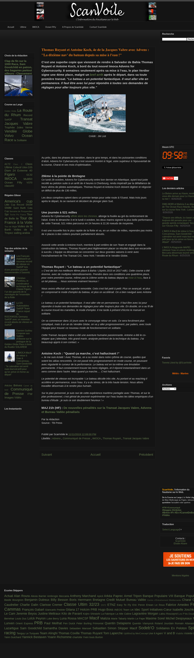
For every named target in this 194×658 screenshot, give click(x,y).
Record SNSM (24, 204)
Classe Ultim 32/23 (82, 604)
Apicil (100, 596)
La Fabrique (108, 613)
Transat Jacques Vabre (136, 438)
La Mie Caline (123, 613)
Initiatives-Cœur (161, 609)
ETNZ (112, 604)
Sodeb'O (147, 628)
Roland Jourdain (165, 623)
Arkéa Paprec (114, 596)
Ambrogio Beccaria (58, 596)
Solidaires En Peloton (172, 628)
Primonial (99, 623)
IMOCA (96, 438)
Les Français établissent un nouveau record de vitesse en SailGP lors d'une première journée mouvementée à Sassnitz (18, 264)
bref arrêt (96, 74)
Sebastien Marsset (80, 628)
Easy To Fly (125, 604)
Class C (19, 164)
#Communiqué (173, 508)
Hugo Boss (106, 609)
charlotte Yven (80, 637)
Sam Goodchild (31, 628)
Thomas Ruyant (112, 438)
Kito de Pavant (72, 613)
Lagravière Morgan (145, 613)
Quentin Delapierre (118, 623)
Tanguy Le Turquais (28, 633)
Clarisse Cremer (52, 604)
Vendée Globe (18, 131)
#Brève (166, 512)
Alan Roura (22, 596)
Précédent (146, 454)
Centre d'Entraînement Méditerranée (164, 600)
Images (9, 397)
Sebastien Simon (105, 628)
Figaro (15, 174)
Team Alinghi (49, 633)
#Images (166, 510)
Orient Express (25, 623)
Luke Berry (53, 618)
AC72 (9, 164)
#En (177, 512)
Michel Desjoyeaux (179, 618)
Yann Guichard (13, 637)
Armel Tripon (133, 596)
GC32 (29, 175)
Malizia (105, 618)
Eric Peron (139, 604)
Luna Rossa (68, 618)
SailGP (12, 119)
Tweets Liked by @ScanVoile (177, 362)
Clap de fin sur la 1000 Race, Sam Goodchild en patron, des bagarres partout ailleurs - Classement (18, 67)
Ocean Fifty (16, 182)
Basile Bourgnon (14, 600)
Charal (187, 600)
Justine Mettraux (50, 613)
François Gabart (33, 609)
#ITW (164, 508)
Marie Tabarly (119, 618)
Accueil (95, 454)
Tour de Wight (11, 226)
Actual (9, 596)
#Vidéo (166, 515)
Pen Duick (69, 623)
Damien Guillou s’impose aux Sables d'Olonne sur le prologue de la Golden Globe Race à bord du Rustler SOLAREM (18, 338)
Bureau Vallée (136, 600)
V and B (170, 633)
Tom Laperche (113, 633)
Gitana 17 (73, 609)
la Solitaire (20, 140)
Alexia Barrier (39, 596)
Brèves (18, 385)
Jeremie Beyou (27, 613)
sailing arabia (22, 232)
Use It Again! (156, 633)
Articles (9, 385)
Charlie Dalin (30, 604)
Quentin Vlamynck (143, 623)
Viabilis (180, 633)
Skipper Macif (128, 628)
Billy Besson (60, 600)
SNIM (9, 207)
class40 (9, 185)
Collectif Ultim (20, 167)
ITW (29, 393)
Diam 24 (11, 170)
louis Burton (96, 637)
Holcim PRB (89, 609)
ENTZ (104, 605)
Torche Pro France (18, 215)
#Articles (176, 510)
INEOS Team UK (124, 609)
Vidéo (17, 397)
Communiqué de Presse (77, 438)
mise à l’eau (135, 277)
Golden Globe (11, 111)
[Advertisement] (97, 36)
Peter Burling (84, 623)
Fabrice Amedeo (178, 604)
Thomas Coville (69, 633)
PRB (39, 623)
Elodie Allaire (180, 543)
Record (27, 115)
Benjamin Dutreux (38, 600)
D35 (30, 167)
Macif (94, 618)
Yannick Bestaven (34, 637)
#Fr (172, 512)
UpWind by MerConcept (136, 633)
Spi (7, 214)
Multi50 (28, 178)
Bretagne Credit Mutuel (109, 600)
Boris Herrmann (81, 600)
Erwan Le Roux (156, 604)
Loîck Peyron (37, 618)
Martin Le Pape (136, 618)
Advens (56, 438)
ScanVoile (180, 541)
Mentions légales (180, 575)
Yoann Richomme (59, 637)
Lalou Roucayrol (169, 613)
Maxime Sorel (156, 618)
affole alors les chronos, (84, 216)
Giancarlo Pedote (55, 609)
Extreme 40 (24, 170)
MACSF (83, 618)
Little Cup (11, 204)
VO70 (29, 182)
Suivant (46, 454)
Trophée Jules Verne (18, 127)
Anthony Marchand (83, 596)
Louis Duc (21, 618)
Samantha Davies (56, 628)
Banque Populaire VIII (158, 596)
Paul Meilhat (53, 623)
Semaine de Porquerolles (21, 211)
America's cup (18, 201)
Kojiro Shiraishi (92, 613)
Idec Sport (142, 609)
